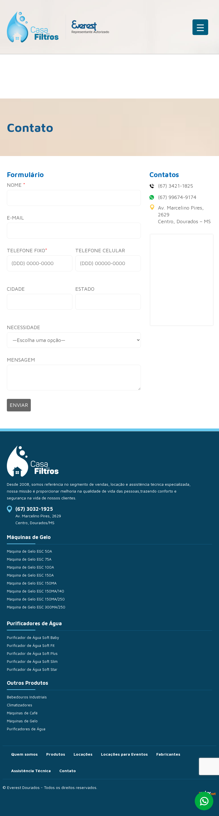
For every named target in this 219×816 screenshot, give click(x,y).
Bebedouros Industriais (27, 697)
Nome (16, 185)
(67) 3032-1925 (34, 509)
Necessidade (23, 327)
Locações (83, 754)
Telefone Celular (100, 250)
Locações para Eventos (124, 754)
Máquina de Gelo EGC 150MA (31, 583)
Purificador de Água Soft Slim (32, 661)
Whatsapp (204, 801)
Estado (84, 289)
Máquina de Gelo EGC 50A (29, 551)
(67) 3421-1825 (175, 186)
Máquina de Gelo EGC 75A (29, 559)
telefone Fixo (27, 250)
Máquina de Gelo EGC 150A (30, 575)
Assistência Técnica (31, 770)
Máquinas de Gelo (22, 721)
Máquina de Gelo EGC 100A (30, 567)
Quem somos (24, 754)
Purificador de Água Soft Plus (32, 653)
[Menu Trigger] (200, 27)
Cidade (16, 289)
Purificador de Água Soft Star (32, 669)
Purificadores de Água (26, 729)
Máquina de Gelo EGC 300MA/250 (36, 607)
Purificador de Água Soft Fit (30, 645)
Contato (67, 770)
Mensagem (21, 360)
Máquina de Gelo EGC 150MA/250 (36, 599)
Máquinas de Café (22, 713)
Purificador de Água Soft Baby (33, 637)
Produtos (55, 754)
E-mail (15, 218)
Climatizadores (19, 705)
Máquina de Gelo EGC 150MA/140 (35, 591)
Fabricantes (168, 754)
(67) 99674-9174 (177, 197)
